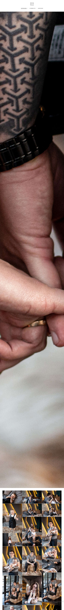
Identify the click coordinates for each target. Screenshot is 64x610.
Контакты (40, 8)
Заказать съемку (32, 484)
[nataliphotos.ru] (32, 3)
